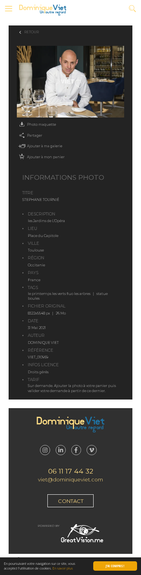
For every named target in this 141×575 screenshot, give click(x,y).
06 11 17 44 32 (70, 471)
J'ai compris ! (115, 566)
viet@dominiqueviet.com (70, 479)
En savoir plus (62, 568)
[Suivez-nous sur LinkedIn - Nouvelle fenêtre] (61, 450)
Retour (31, 32)
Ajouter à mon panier (46, 157)
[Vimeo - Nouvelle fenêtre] (92, 450)
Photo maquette (41, 125)
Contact (70, 501)
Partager (34, 135)
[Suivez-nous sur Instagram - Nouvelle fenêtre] (45, 450)
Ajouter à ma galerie (44, 146)
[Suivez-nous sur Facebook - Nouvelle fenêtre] (76, 450)
